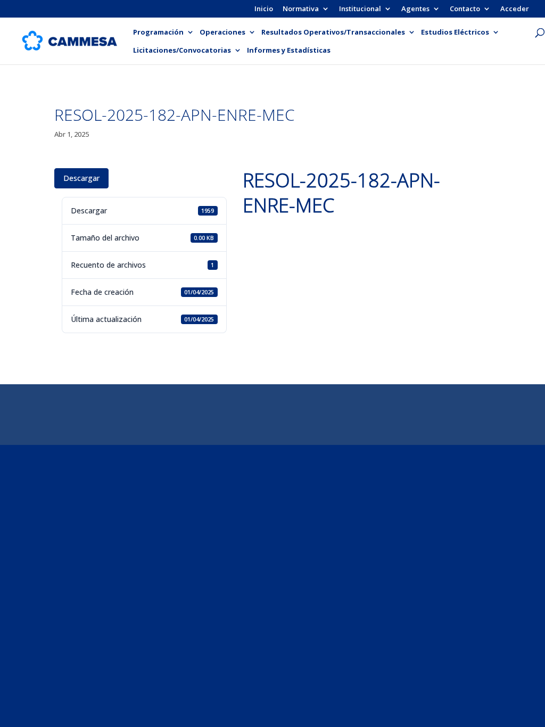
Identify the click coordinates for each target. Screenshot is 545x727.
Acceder (514, 9)
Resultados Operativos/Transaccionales (333, 32)
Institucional (360, 9)
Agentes (415, 9)
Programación (158, 32)
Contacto (465, 9)
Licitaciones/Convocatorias (182, 50)
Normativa (301, 9)
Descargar (81, 178)
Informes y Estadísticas (289, 50)
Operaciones (222, 32)
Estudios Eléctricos (455, 32)
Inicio (263, 9)
